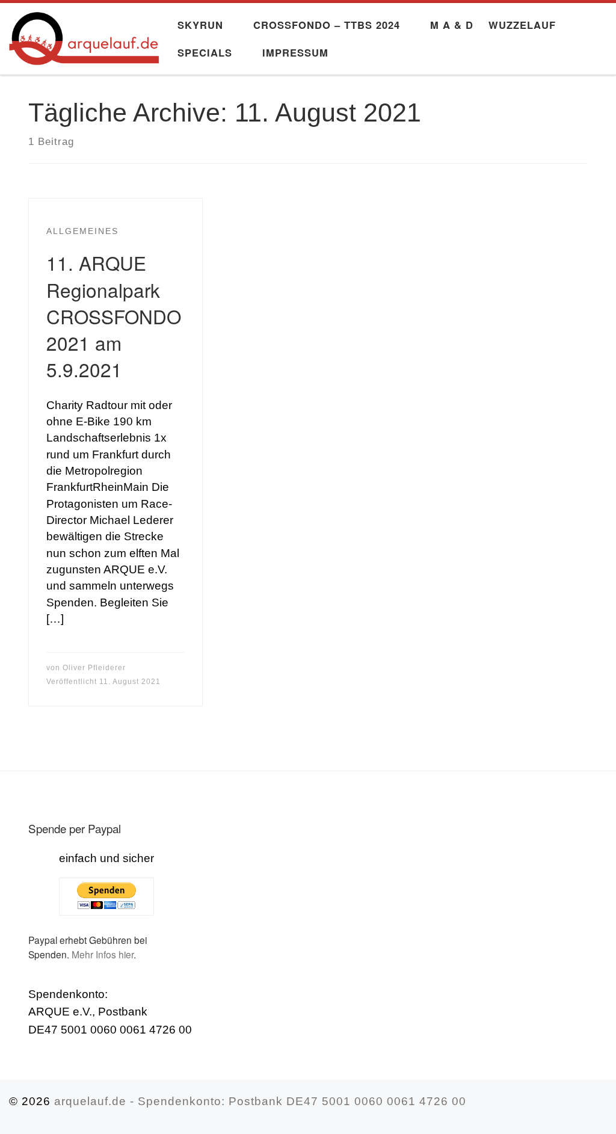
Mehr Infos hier (103, 954)
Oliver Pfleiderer (94, 668)
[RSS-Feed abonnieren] (602, 1106)
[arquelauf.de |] (84, 34)
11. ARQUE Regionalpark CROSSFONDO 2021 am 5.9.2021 (113, 315)
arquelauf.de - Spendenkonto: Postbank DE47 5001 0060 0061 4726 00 (260, 1101)
